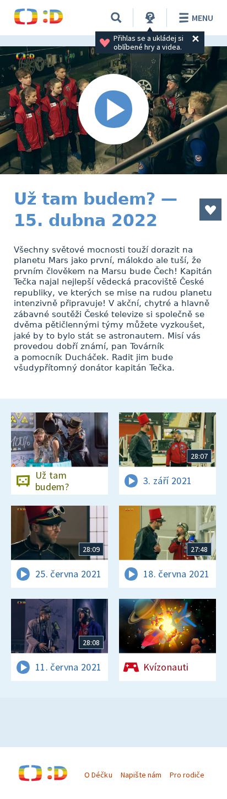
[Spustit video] (113, 110)
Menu (202, 17)
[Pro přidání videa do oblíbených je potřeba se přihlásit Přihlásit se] (210, 210)
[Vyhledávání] (116, 17)
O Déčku (98, 775)
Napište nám (141, 775)
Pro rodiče (187, 775)
